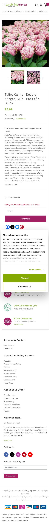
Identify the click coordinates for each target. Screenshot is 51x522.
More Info (8, 440)
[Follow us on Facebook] (6, 454)
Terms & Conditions (12, 404)
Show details (35, 269)
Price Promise (9, 395)
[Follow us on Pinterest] (24, 454)
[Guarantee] (8, 321)
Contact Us (8, 349)
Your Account (9, 345)
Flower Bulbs (30, 11)
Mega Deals (8, 383)
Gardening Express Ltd (29, 490)
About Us (7, 361)
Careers (7, 367)
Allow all (25, 278)
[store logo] (16, 5)
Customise (23, 286)
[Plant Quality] (8, 307)
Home (4, 11)
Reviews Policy (10, 370)
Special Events (10, 380)
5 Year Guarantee (11, 398)
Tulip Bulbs (43, 11)
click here (26, 518)
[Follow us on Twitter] (12, 454)
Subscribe (10, 476)
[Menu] (3, 5)
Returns (7, 411)
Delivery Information (12, 408)
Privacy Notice (9, 373)
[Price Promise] (8, 294)
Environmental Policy (12, 364)
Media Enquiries (10, 376)
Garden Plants (15, 11)
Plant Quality (9, 401)
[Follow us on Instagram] (18, 454)
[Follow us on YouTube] (30, 454)
